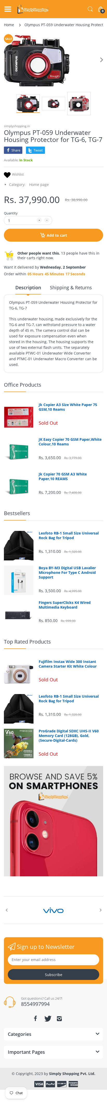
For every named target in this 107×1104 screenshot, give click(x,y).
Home (9, 24)
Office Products (22, 384)
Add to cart (57, 235)
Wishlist (18, 174)
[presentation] (6, 910)
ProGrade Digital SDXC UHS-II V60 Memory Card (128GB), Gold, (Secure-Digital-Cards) (69, 736)
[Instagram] (59, 1018)
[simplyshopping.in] (33, 9)
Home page (39, 184)
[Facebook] (35, 1018)
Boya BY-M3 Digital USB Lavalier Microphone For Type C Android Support (67, 573)
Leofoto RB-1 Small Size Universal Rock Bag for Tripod (69, 535)
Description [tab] (28, 287)
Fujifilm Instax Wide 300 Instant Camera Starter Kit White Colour (68, 664)
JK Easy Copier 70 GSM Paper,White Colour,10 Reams (70, 441)
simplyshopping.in (17, 126)
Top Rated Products (27, 641)
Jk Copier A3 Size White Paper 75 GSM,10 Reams (68, 407)
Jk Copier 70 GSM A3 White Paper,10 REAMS (63, 476)
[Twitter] (47, 1018)
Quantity (11, 213)
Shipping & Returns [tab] (71, 287)
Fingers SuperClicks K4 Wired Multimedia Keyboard (65, 605)
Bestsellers (17, 513)
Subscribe (53, 974)
